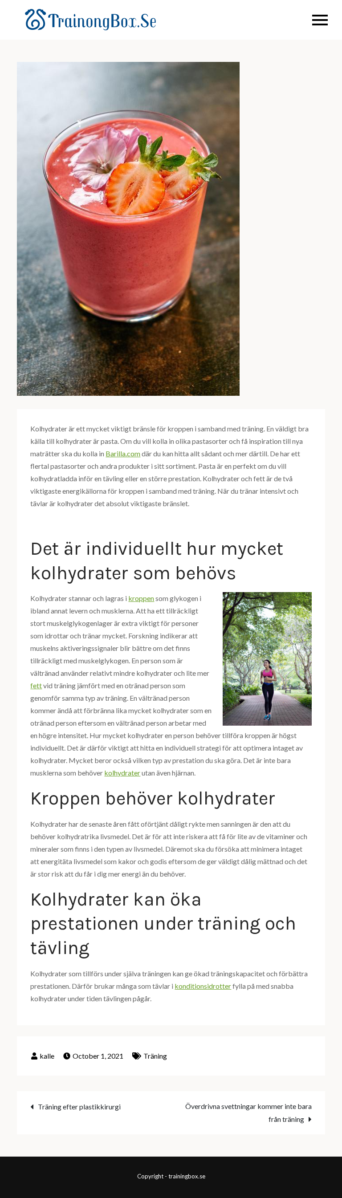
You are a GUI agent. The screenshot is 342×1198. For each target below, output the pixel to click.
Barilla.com (123, 453)
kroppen (141, 598)
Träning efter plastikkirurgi (79, 1106)
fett (36, 685)
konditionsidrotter (203, 986)
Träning (155, 1056)
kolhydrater (122, 772)
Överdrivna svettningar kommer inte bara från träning (248, 1112)
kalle (47, 1056)
